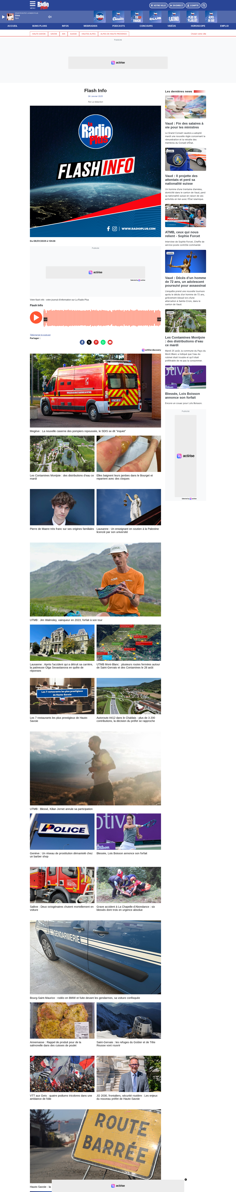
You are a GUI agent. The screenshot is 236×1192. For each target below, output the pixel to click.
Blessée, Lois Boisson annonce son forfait (182, 395)
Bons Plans (39, 26)
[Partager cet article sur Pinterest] (95, 343)
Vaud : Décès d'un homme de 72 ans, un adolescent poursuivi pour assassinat (185, 281)
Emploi (224, 26)
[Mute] (50, 17)
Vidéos (172, 26)
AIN (63, 34)
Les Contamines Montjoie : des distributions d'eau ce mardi (185, 341)
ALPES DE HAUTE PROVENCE (114, 34)
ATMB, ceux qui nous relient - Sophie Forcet (182, 234)
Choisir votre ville (198, 34)
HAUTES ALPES (89, 34)
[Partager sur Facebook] (81, 343)
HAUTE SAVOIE (39, 34)
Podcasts (118, 26)
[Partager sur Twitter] (88, 343)
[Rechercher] (204, 5)
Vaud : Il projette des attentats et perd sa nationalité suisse (181, 179)
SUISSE (73, 34)
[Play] (3, 17)
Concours (146, 26)
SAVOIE (54, 34)
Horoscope (198, 26)
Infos (65, 26)
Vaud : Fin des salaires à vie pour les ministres (184, 125)
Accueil (12, 26)
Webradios (90, 26)
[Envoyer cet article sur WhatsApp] (102, 343)
